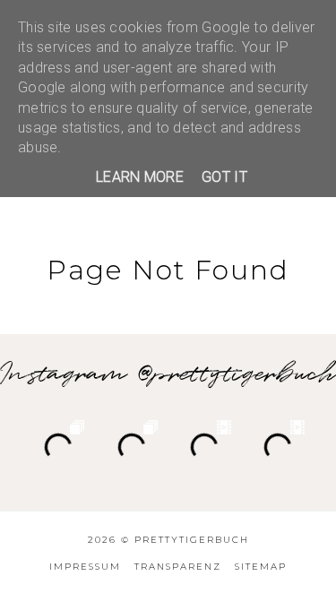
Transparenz (177, 566)
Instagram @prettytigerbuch (168, 374)
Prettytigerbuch (191, 540)
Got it (224, 176)
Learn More (140, 176)
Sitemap (261, 566)
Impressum (85, 566)
